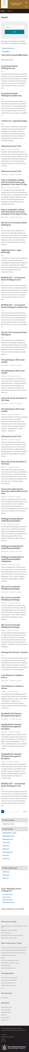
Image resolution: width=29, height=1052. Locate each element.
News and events (7, 899)
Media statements (6, 933)
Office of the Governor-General (11, 943)
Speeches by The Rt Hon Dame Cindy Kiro (12, 935)
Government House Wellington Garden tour (11, 94)
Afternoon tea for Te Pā (11, 146)
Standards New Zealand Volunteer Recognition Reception (11, 726)
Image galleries (5, 1017)
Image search (6, 897)
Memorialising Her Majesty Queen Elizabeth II (13, 950)
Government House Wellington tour (9, 67)
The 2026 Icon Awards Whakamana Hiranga (10, 588)
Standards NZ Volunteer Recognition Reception (11, 714)
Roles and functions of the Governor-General (13, 952)
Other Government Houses (8, 983)
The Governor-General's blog (9, 938)
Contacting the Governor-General (10, 963)
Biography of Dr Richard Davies (9, 930)
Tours (2, 988)
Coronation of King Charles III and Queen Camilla (14, 947)
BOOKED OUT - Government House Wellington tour (13, 278)
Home (2, 11)
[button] (26, 6)
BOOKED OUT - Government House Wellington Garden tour (14, 306)
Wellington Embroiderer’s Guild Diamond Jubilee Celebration (12, 559)
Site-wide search (7, 894)
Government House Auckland (9, 980)
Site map (3, 1041)
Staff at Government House (8, 985)
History (3, 958)
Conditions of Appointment (8, 955)
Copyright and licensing (7, 1037)
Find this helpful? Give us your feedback (12, 909)
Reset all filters (5, 51)
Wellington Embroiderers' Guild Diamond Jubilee (12, 520)
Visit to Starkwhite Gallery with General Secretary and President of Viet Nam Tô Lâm (14, 182)
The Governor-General (8, 921)
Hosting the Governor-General (14, 652)
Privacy (3, 1039)
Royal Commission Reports (8, 968)
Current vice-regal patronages (14, 121)
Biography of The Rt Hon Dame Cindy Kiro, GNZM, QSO (14, 926)
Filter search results (7, 59)
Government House (7, 973)
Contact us (4, 1034)
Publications (5, 1003)
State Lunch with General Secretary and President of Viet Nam (14, 491)
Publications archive (8, 902)
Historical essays (5, 1009)
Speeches (3, 1015)
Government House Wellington (9, 977)
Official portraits (5, 965)
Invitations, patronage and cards (9, 960)
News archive (4, 997)
